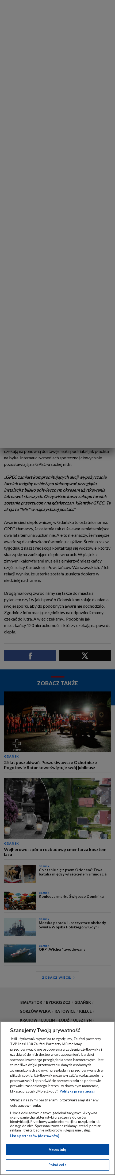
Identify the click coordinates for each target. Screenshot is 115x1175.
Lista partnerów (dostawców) (34, 1136)
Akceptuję (57, 1149)
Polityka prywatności (77, 1091)
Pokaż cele (57, 1165)
